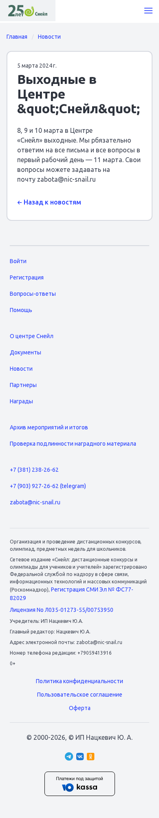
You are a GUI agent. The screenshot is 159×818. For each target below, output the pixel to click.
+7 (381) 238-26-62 (34, 469)
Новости (49, 36)
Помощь (21, 310)
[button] (148, 10)
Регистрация (27, 277)
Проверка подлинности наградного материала (73, 443)
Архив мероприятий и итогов (49, 427)
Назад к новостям (51, 202)
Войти (18, 261)
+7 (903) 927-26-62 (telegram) (48, 486)
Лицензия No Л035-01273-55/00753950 (61, 610)
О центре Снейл (31, 336)
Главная (17, 36)
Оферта (80, 708)
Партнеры (23, 385)
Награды (21, 401)
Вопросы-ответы (33, 293)
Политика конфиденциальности (79, 681)
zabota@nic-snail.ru (35, 502)
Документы (25, 352)
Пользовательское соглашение (79, 694)
